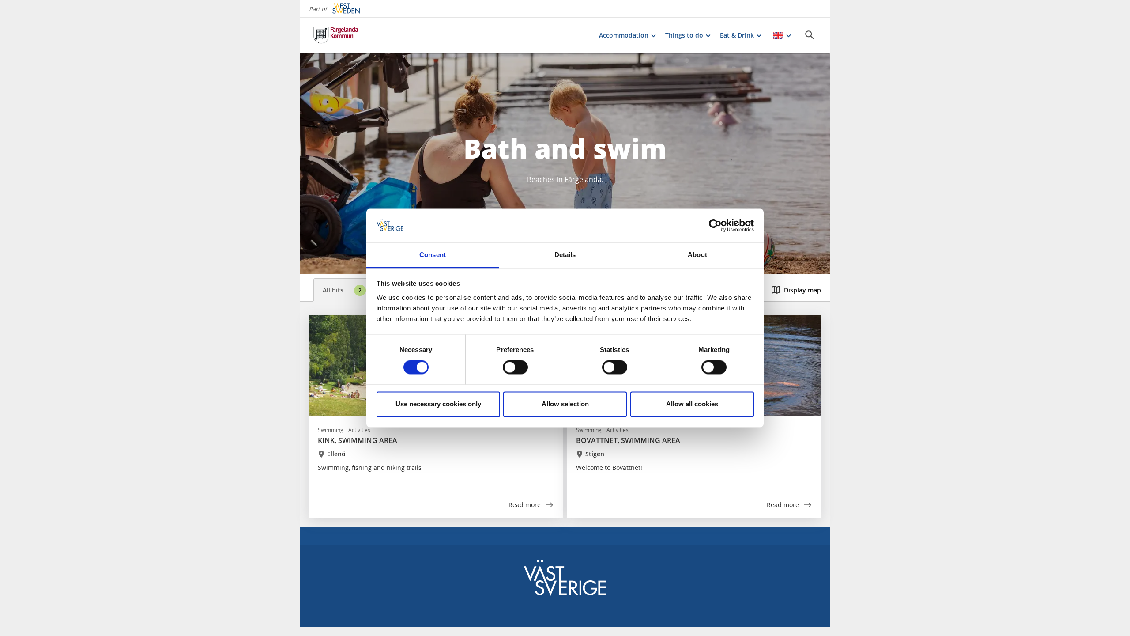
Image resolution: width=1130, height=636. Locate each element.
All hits (342, 290)
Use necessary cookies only (438, 404)
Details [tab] (565, 254)
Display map (802, 290)
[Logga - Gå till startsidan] (344, 35)
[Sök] (809, 35)
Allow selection (565, 404)
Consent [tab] (432, 254)
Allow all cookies (692, 404)
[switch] (515, 367)
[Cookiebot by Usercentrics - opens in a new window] (715, 225)
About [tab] (697, 254)
